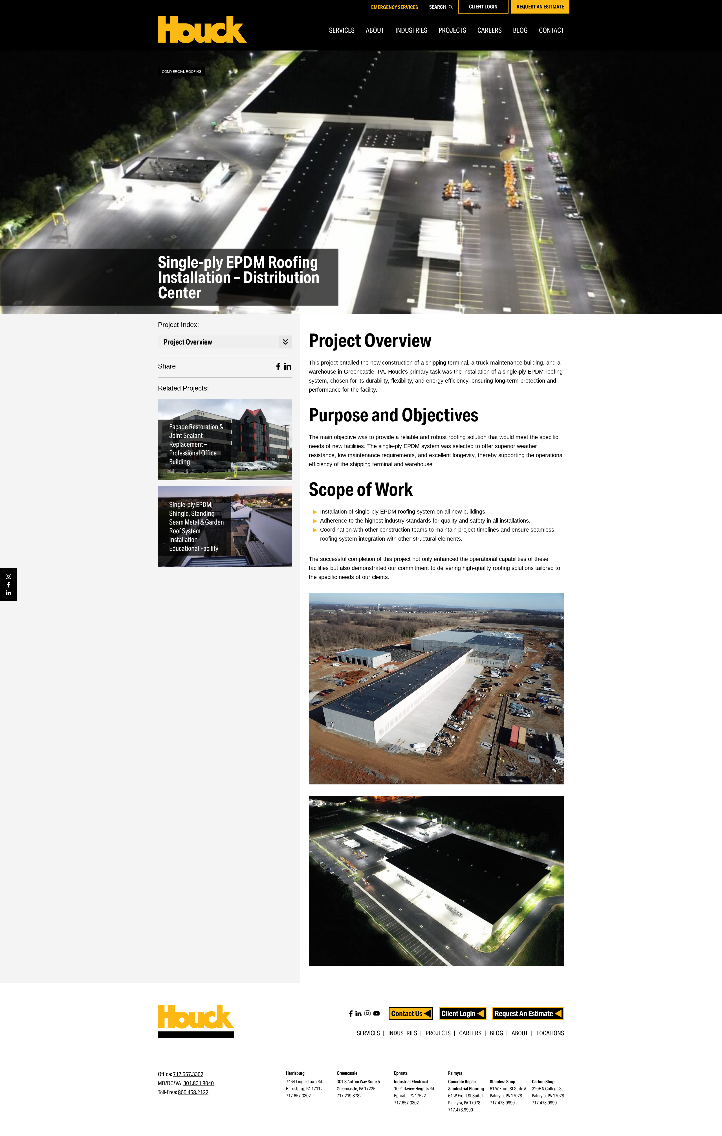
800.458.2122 (193, 1092)
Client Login (483, 6)
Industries (411, 30)
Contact (551, 30)
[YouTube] (376, 1013)
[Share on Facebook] (278, 366)
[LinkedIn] (8, 592)
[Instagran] (367, 1013)
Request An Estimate (540, 6)
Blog (520, 30)
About (375, 30)
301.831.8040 (198, 1083)
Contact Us (406, 1013)
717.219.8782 (349, 1096)
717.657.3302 (188, 1074)
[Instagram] (8, 576)
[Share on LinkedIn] (287, 366)
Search (437, 7)
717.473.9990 (460, 1110)
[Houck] (202, 29)
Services (342, 30)
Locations (550, 1033)
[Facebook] (8, 584)
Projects (452, 30)
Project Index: (178, 324)
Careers (489, 30)
